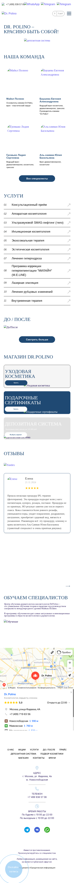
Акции (22, 749)
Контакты (38, 758)
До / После (49, 749)
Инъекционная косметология (31, 231)
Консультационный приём (29, 204)
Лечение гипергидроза (27, 258)
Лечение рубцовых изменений (32, 291)
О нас (10, 749)
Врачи (52, 758)
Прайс (63, 749)
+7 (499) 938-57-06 (15, 4)
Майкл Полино (15, 98)
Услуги (34, 749)
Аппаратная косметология (29, 213)
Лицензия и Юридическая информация (37, 867)
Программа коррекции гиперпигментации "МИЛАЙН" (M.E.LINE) (32, 271)
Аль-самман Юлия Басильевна (51, 156)
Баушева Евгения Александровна (50, 100)
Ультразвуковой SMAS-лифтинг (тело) (38, 222)
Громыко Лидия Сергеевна (16, 156)
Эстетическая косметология (30, 249)
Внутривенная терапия (27, 300)
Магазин (23, 758)
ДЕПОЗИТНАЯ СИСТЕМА (23, 753)
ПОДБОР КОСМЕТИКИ (51, 753)
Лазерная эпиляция (25, 282)
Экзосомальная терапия (28, 240)
